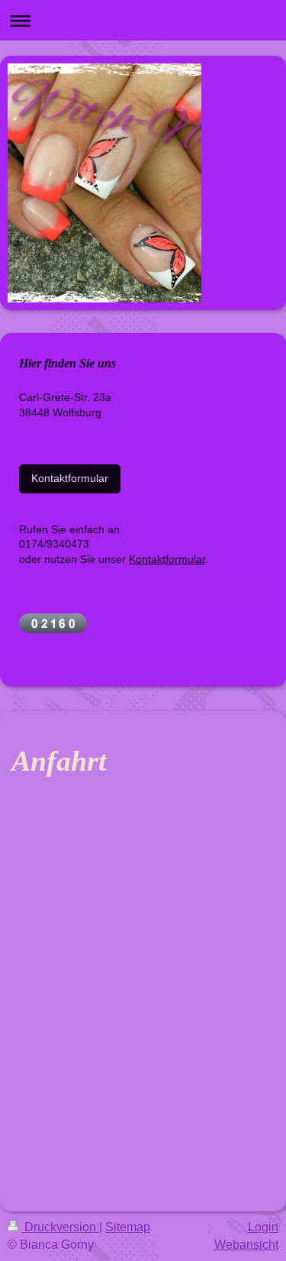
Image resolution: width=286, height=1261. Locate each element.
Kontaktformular (69, 478)
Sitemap (127, 1227)
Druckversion (60, 1227)
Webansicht (246, 1244)
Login (263, 1227)
